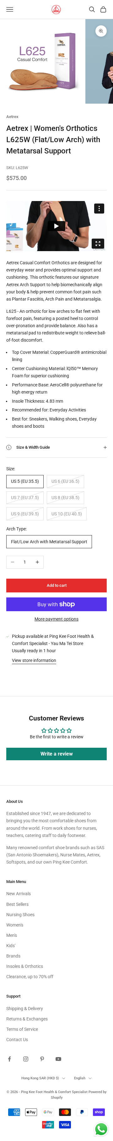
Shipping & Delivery (24, 1008)
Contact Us (17, 1039)
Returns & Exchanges (27, 1018)
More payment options (56, 619)
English (79, 1078)
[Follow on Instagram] (26, 1059)
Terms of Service (22, 1029)
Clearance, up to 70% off (29, 976)
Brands (13, 955)
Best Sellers (17, 904)
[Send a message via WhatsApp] (101, 1129)
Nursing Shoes (20, 914)
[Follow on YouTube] (58, 1059)
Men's (11, 935)
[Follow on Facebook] (9, 1059)
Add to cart (57, 585)
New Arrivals (18, 893)
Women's (14, 924)
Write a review (56, 754)
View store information (34, 660)
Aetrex (12, 116)
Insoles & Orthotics (24, 966)
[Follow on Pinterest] (42, 1059)
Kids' (10, 945)
